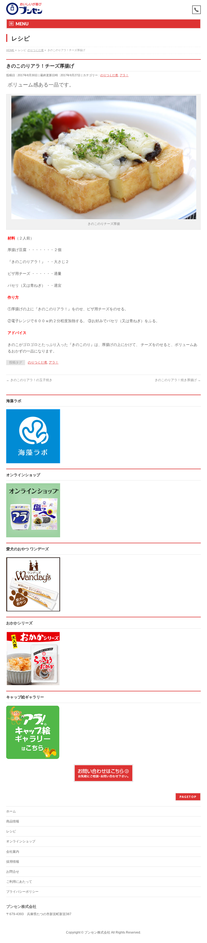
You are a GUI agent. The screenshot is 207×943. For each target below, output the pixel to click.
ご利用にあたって (19, 882)
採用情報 (12, 862)
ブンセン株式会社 (97, 932)
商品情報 (12, 821)
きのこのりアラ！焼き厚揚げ (178, 380)
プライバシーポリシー (22, 892)
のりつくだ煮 (109, 75)
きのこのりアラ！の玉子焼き (29, 380)
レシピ (11, 831)
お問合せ (12, 872)
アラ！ (124, 75)
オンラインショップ (20, 841)
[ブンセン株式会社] (24, 8)
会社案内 (12, 852)
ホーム (11, 811)
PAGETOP (188, 796)
